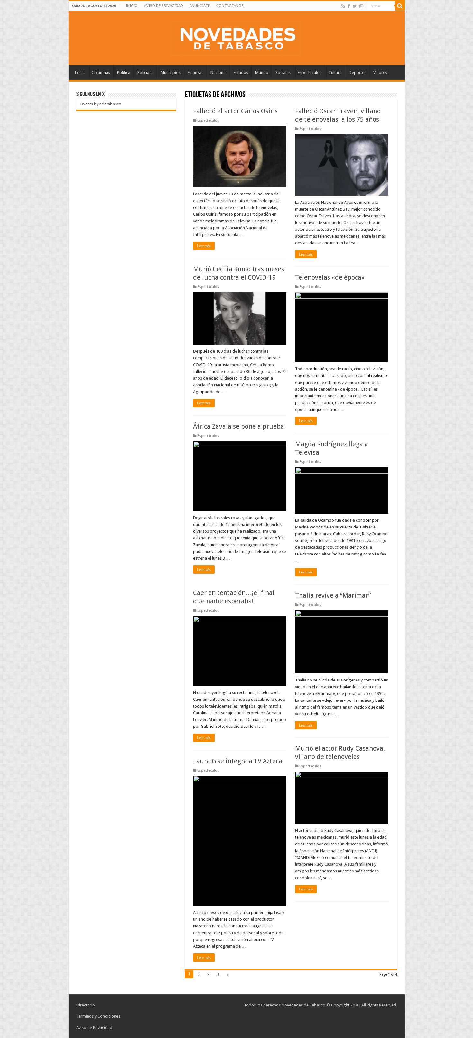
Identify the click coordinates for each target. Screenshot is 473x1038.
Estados (241, 72)
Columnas (101, 72)
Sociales (283, 72)
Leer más (204, 246)
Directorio (85, 1005)
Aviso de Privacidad (94, 1027)
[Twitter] (354, 6)
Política (123, 72)
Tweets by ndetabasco (100, 104)
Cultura (335, 72)
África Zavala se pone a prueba (238, 426)
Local (80, 72)
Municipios (171, 72)
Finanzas (195, 72)
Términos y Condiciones (98, 1016)
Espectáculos (309, 72)
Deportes (357, 72)
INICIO (132, 6)
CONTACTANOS (230, 6)
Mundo (261, 72)
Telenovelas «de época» (330, 277)
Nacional (218, 72)
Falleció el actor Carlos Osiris (235, 111)
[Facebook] (349, 6)
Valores (380, 72)
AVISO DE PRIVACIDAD (163, 6)
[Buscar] (400, 6)
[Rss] (343, 6)
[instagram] (361, 6)
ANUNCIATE (200, 6)
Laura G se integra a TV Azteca (237, 761)
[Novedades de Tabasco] (236, 36)
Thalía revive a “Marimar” (333, 595)
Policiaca (145, 72)
